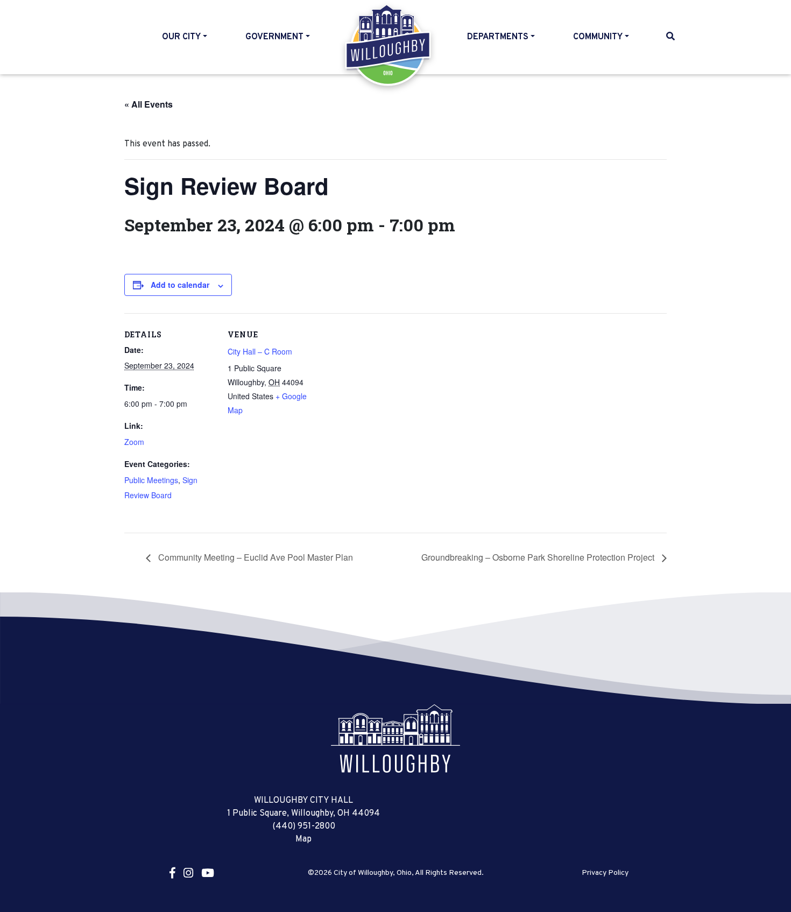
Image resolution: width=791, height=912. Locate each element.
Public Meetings (151, 480)
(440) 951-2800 (303, 826)
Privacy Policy (605, 873)
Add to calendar (180, 284)
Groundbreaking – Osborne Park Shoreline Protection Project (538, 557)
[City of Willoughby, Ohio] (395, 738)
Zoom (134, 441)
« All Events (148, 104)
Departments (497, 37)
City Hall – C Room (260, 351)
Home (389, 45)
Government (274, 37)
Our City (181, 37)
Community (598, 37)
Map (303, 839)
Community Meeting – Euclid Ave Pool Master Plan (254, 557)
